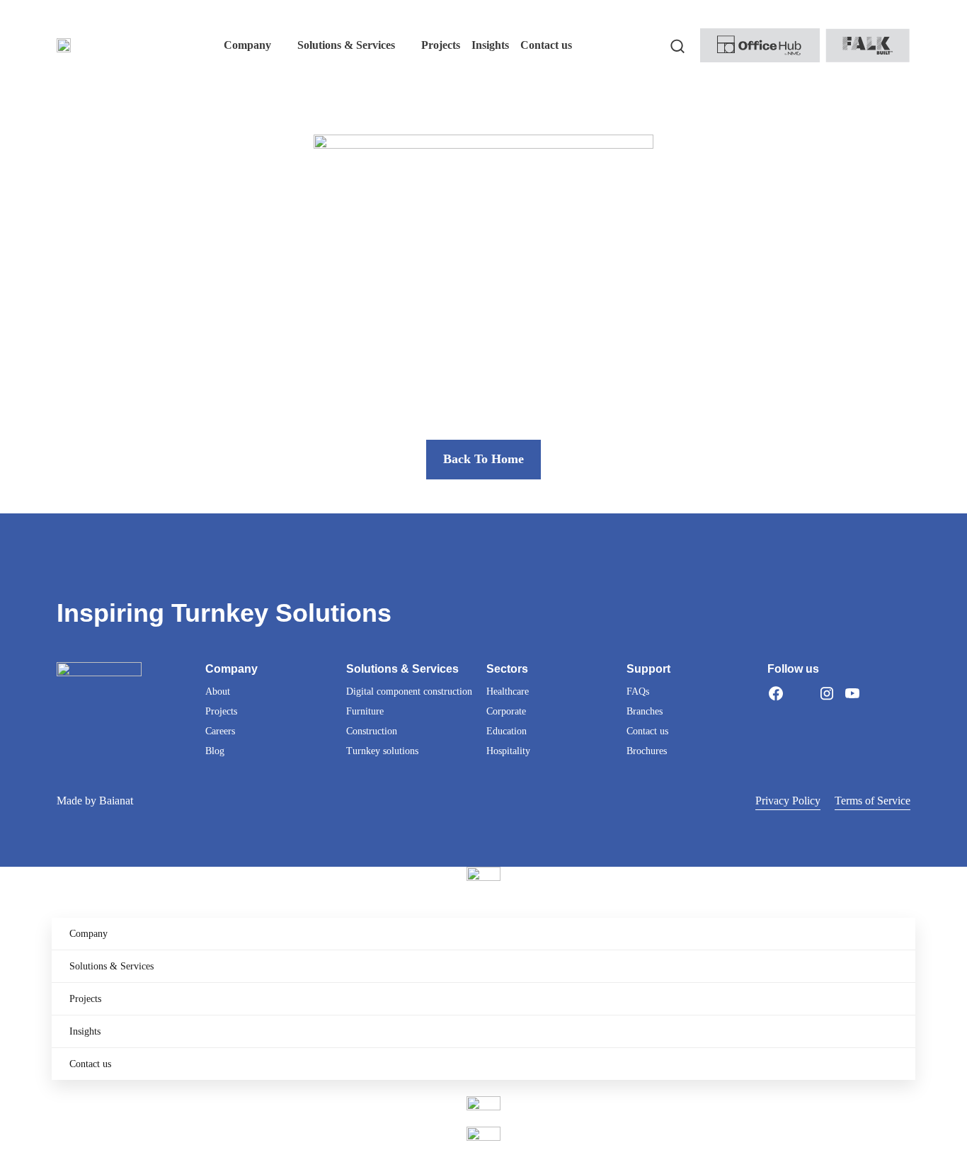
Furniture (365, 711)
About (217, 691)
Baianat (116, 801)
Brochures (646, 751)
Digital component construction (409, 691)
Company (88, 933)
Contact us (647, 731)
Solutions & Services (111, 966)
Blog (214, 751)
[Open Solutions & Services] (404, 45)
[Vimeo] (877, 693)
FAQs (637, 691)
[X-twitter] (801, 693)
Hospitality (508, 751)
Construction (371, 731)
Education (506, 731)
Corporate (506, 711)
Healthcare (507, 691)
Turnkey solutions (382, 751)
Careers (220, 731)
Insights (85, 1031)
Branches (644, 711)
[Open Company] (280, 45)
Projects (221, 711)
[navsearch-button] (677, 45)
